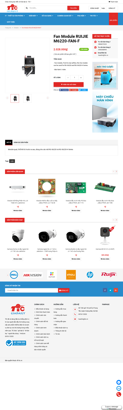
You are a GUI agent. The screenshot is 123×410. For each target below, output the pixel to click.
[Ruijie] (109, 275)
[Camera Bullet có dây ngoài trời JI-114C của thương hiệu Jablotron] (76, 236)
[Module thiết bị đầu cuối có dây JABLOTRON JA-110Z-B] (47, 187)
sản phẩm (113, 20)
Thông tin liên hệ (60, 331)
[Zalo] (118, 388)
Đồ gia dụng (47, 16)
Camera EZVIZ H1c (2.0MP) (105, 249)
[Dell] (14, 275)
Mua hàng (18, 210)
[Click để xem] (27, 65)
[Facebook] (118, 382)
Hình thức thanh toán (43, 312)
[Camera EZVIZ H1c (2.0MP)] (105, 236)
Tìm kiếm (73, 8)
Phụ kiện (81, 16)
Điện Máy (32, 16)
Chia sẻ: (56, 90)
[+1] (74, 90)
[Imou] (71, 275)
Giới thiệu (11, 22)
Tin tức (93, 16)
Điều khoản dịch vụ (61, 328)
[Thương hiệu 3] (52, 275)
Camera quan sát (64, 16)
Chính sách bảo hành (43, 334)
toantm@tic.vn (103, 55)
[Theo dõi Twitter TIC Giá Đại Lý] (110, 290)
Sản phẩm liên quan (15, 171)
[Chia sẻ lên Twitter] (83, 90)
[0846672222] (118, 394)
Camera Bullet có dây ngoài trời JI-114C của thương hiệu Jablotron (75, 251)
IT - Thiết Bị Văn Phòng (14, 16)
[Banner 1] (105, 76)
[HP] (90, 275)
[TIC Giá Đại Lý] (18, 309)
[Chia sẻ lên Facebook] (64, 90)
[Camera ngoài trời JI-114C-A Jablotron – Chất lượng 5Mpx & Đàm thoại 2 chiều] (47, 236)
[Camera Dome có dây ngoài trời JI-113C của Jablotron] (18, 236)
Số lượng (57, 77)
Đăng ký (112, 8)
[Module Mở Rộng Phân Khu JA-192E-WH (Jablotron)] (18, 187)
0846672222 (102, 44)
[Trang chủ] (12, 8)
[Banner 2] (105, 112)
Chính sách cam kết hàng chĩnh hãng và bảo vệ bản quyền (41, 347)
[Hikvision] (33, 275)
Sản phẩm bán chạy (15, 220)
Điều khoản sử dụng (42, 309)
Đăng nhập (94, 8)
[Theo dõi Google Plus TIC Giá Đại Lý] (116, 290)
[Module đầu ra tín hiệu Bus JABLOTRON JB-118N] (105, 187)
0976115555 (82, 314)
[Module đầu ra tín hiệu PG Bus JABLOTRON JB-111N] (76, 187)
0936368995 (102, 50)
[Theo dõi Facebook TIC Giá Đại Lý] (105, 290)
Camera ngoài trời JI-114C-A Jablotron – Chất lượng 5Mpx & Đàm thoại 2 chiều (47, 251)
